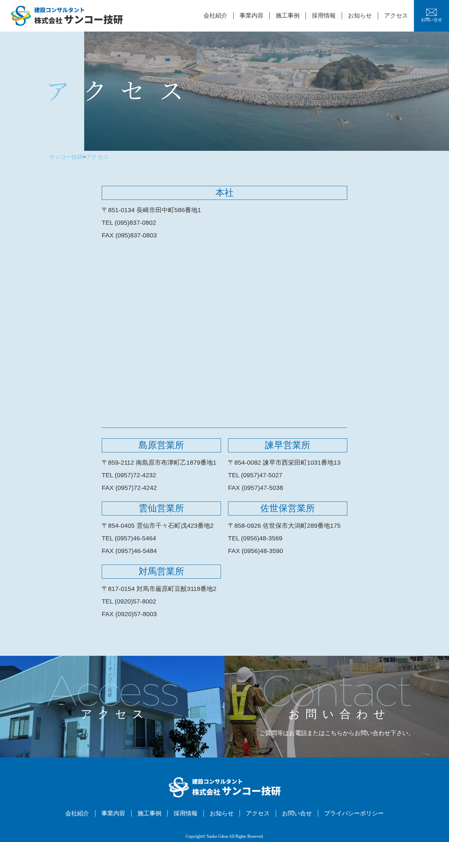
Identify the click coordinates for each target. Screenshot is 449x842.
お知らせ (360, 15)
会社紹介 (215, 15)
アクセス (396, 15)
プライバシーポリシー (354, 813)
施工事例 (288, 15)
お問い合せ (431, 19)
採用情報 (324, 15)
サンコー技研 (66, 157)
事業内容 (251, 15)
